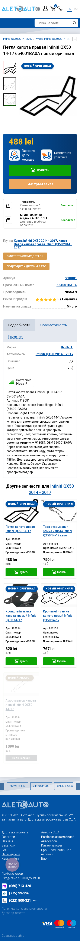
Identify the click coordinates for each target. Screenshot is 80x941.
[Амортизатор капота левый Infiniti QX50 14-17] (21, 684)
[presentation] (22, 95)
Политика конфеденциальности (24, 908)
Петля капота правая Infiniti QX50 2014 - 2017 (43, 245)
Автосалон (49, 841)
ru (69, 9)
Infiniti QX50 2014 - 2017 (54, 354)
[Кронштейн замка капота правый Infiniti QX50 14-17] (21, 595)
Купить (42, 170)
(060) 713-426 (20, 886)
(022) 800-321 (22, 900)
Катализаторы (51, 845)
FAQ (4, 850)
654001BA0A (67, 285)
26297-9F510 (17, 785)
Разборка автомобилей (57, 837)
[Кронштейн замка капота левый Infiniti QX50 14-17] (59, 595)
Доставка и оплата (15, 832)
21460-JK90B (41, 785)
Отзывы (7, 841)
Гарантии (8, 837)
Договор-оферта (13, 913)
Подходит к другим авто (26, 266)
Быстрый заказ (40, 184)
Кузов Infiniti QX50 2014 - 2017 (35, 240)
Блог (44, 858)
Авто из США (50, 832)
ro (75, 9)
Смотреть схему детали (25, 256)
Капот (62, 240)
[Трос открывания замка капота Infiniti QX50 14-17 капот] (59, 510)
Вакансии (8, 845)
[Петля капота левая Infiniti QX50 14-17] (21, 510)
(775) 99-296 (19, 893)
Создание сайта (13, 935)
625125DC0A (65, 785)
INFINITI (67, 347)
